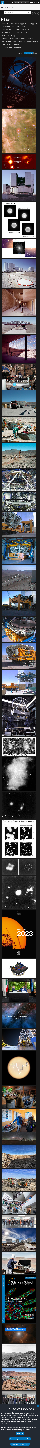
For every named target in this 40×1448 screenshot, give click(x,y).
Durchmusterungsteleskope (12, 48)
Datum (36, 53)
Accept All (20, 1433)
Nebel (4, 36)
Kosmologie (6, 27)
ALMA (25, 24)
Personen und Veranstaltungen (13, 39)
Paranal (11, 36)
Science (17, 2)
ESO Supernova (22, 27)
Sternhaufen (6, 45)
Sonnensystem (32, 42)
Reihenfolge (28, 53)
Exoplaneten (6, 30)
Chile (36, 24)
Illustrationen (21, 33)
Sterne (16, 45)
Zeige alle (5, 24)
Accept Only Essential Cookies (20, 1439)
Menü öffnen (8, 7)
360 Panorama (16, 24)
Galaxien (25, 30)
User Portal (24, 2)
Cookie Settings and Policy (20, 1444)
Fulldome (16, 30)
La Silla (31, 33)
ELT (13, 27)
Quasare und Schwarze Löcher (13, 42)
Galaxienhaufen (8, 33)
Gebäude (30, 39)
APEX (30, 24)
